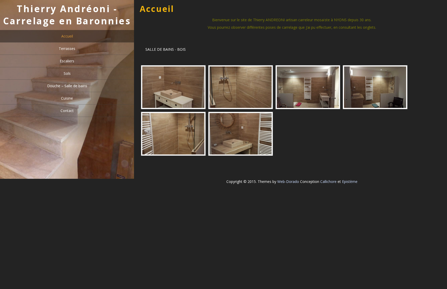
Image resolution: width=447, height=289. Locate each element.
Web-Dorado (288, 181)
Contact (67, 110)
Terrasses (67, 48)
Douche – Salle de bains (67, 85)
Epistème (349, 181)
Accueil (67, 36)
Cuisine (67, 98)
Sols (67, 73)
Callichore (328, 181)
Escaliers (67, 60)
